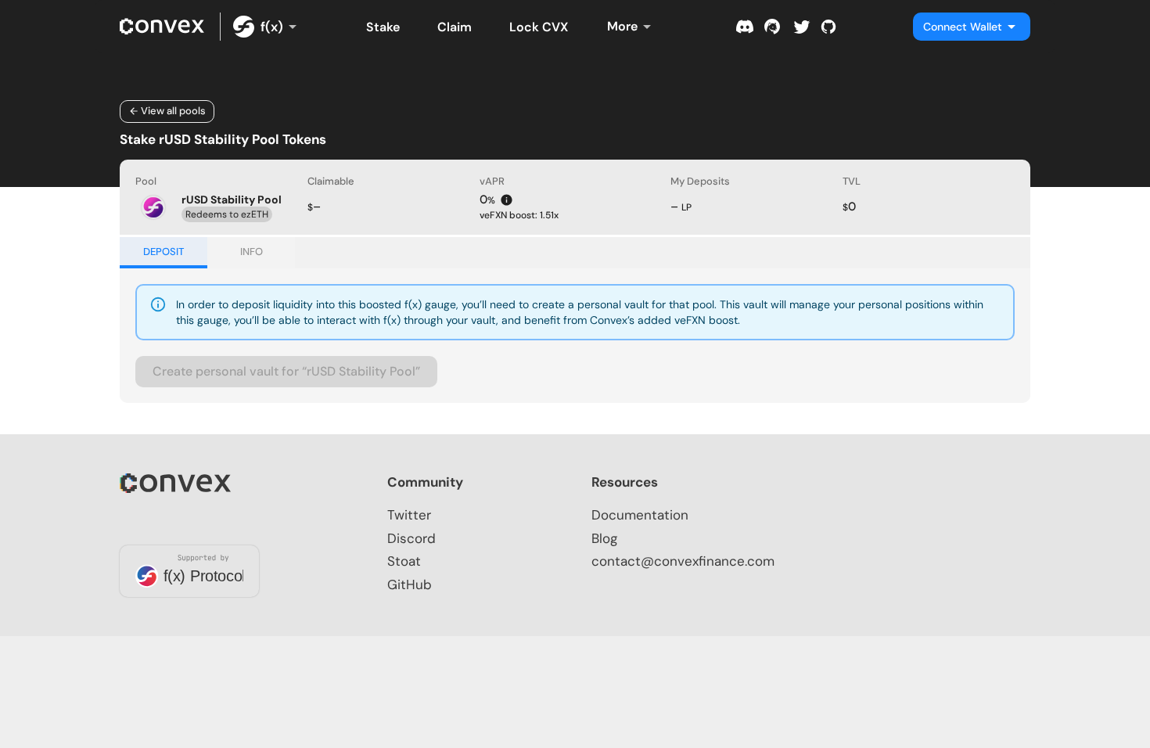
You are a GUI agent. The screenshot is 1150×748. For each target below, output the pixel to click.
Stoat (404, 561)
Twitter (409, 514)
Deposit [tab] (163, 251)
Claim (454, 27)
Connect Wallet (962, 27)
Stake (383, 27)
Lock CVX (538, 27)
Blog (604, 538)
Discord (411, 538)
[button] (575, 212)
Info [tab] (251, 251)
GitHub (409, 584)
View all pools (173, 110)
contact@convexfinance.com (682, 561)
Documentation (639, 514)
